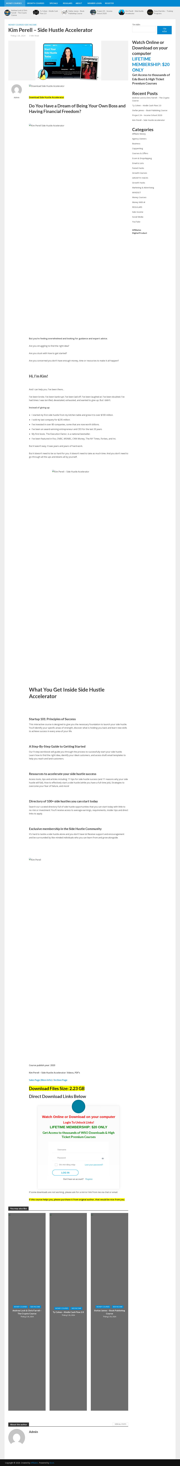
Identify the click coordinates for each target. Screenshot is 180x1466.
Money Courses (14, 3)
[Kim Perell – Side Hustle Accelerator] (121, 12)
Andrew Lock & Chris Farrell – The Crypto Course (19, 12)
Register (109, 3)
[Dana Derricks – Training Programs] (150, 12)
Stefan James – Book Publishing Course (76, 12)
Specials (54, 3)
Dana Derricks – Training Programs (163, 12)
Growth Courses (35, 3)
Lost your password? (94, 1165)
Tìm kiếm (136, 24)
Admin (16, 97)
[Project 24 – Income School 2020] (93, 12)
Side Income (31, 24)
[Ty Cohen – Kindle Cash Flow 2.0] (35, 12)
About (79, 3)
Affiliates (34, 1463)
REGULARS (67, 3)
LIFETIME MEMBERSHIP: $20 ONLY (151, 64)
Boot (52, 1463)
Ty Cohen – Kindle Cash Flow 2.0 (49, 12)
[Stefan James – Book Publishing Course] (64, 12)
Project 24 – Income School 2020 (104, 12)
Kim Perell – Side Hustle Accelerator (134, 12)
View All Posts (120, 1424)
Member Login (94, 3)
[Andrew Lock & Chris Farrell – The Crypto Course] (7, 13)
